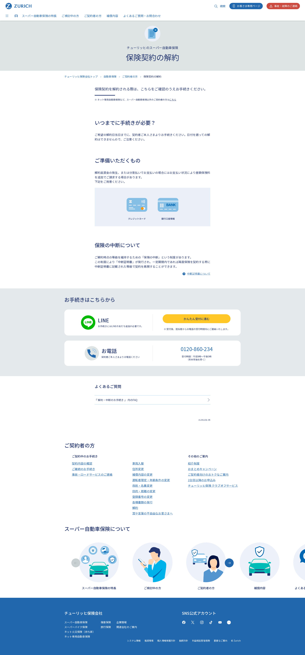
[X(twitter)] (193, 622)
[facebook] (184, 622)
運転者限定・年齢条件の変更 (151, 480)
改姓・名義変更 (142, 485)
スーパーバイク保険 (76, 627)
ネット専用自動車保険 (77, 636)
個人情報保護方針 (166, 640)
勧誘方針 (183, 640)
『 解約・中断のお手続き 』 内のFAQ (116, 400)
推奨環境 (148, 640)
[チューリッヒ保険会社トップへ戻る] (18, 6)
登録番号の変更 (142, 497)
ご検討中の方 (70, 16)
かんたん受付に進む (197, 319)
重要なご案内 (220, 640)
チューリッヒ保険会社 (83, 613)
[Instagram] (202, 622)
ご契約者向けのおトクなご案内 (208, 474)
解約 (135, 508)
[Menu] (7, 16)
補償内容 (112, 16)
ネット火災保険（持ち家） (79, 632)
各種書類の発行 (142, 502)
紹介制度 (194, 463)
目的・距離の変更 (144, 491)
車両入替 (138, 463)
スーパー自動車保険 (76, 622)
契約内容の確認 (82, 463)
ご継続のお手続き (83, 469)
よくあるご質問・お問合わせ (142, 16)
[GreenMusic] (229, 622)
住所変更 (138, 469)
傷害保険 (106, 622)
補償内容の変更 (142, 474)
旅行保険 (106, 627)
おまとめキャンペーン (202, 469)
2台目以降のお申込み (202, 480)
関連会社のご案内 (126, 627)
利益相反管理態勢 (201, 640)
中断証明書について (198, 273)
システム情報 (134, 640)
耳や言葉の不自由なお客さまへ (152, 513)
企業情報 (121, 622)
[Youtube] (220, 622)
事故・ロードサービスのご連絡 (92, 474)
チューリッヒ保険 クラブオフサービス (213, 485)
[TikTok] (211, 622)
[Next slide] (229, 562)
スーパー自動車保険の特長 (39, 16)
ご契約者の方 (93, 16)
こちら (172, 99)
